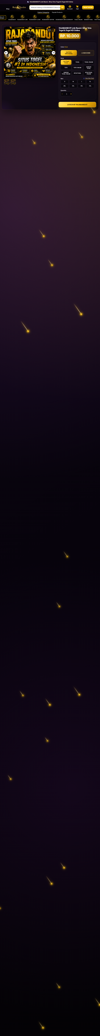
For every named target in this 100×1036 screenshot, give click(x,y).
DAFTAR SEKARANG (68, 52)
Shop (7, 9)
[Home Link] (19, 7)
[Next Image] (52, 53)
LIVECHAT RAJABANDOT (77, 105)
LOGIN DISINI (86, 53)
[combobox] (44, 7)
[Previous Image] (7, 53)
